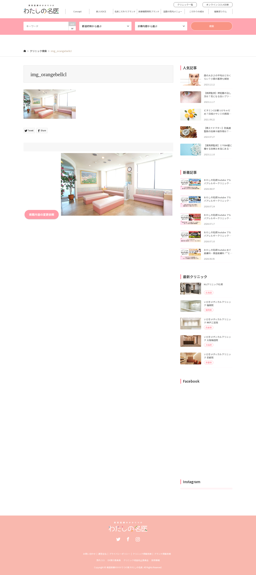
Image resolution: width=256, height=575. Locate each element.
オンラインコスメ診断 (217, 4)
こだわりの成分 (196, 11)
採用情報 (155, 560)
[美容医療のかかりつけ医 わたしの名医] (128, 529)
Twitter (118, 539)
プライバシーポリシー (119, 553)
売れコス (100, 560)
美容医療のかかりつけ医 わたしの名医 (125, 567)
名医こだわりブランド (125, 11)
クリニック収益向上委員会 (136, 560)
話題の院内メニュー (172, 11)
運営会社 (102, 553)
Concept (77, 11)
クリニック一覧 (185, 4)
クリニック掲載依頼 (142, 553)
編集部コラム (220, 11)
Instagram (138, 539)
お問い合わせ (89, 553)
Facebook (128, 539)
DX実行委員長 (114, 560)
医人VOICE (101, 11)
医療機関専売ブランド (148, 11)
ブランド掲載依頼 (162, 553)
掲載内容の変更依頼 (41, 214)
